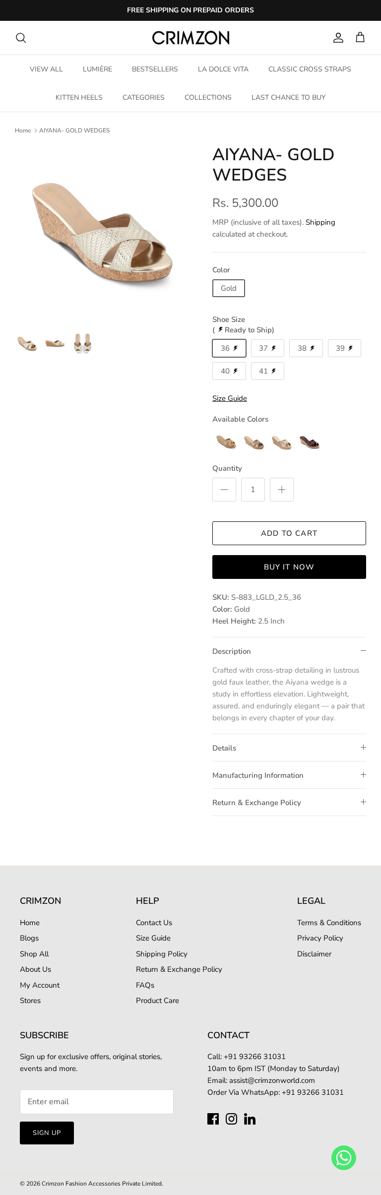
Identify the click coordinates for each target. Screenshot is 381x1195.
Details (224, 748)
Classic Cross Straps (309, 69)
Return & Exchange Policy (256, 803)
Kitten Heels (79, 97)
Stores (30, 1001)
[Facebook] (213, 1119)
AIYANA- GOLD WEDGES (74, 130)
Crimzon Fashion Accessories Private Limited (102, 1184)
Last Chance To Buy (288, 97)
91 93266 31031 (257, 1057)
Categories (144, 97)
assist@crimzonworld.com (272, 1080)
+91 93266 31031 (313, 1092)
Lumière (97, 69)
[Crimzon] (190, 38)
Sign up (47, 1133)
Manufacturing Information (258, 775)
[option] (102, 232)
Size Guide (153, 938)
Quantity (227, 468)
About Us (35, 969)
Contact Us (154, 923)
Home (23, 130)
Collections (208, 97)
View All (46, 69)
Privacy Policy (320, 938)
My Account (40, 985)
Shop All (34, 954)
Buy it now (289, 567)
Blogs (29, 938)
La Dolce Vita (223, 69)
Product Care (157, 1001)
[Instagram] (231, 1119)
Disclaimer (314, 954)
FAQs (145, 985)
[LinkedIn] (249, 1119)
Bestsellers (155, 69)
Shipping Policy (162, 954)
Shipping (320, 222)
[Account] (336, 38)
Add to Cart (289, 533)
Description (231, 651)
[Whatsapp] (343, 1157)
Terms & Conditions (329, 923)
